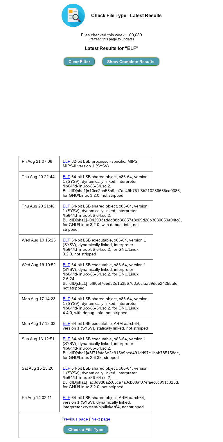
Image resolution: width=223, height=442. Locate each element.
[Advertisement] (111, 113)
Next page (100, 419)
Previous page (75, 419)
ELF (66, 161)
